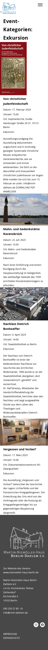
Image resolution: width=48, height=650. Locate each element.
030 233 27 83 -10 (13, 608)
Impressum (10, 634)
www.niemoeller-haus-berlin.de (21, 572)
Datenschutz (11, 637)
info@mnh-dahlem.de (15, 612)
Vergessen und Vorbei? (19, 449)
